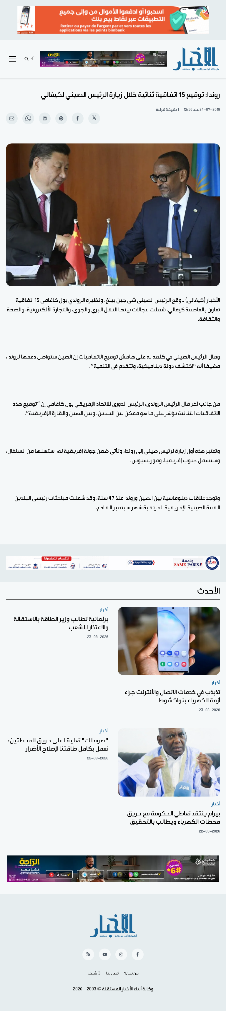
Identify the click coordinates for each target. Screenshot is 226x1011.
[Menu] (12, 59)
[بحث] (26, 59)
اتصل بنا (112, 973)
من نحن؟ (131, 973)
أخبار (216, 682)
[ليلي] (33, 59)
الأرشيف (95, 973)
